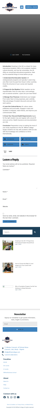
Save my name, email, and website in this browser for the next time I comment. (20, 217)
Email (5, 199)
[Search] (34, 232)
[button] (21, 7)
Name (5, 192)
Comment (6, 169)
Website (5, 206)
